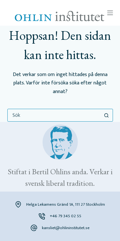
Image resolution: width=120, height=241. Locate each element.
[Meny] (110, 13)
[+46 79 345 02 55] (42, 216)
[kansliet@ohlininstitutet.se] (34, 228)
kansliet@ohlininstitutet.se (66, 227)
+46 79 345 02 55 (65, 215)
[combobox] (54, 115)
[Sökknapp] (106, 115)
